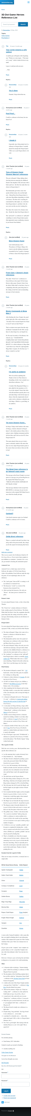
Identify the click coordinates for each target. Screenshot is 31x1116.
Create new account (9, 1095)
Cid (26, 670)
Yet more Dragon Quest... (16, 423)
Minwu (5, 712)
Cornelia (22, 677)
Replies (8, 79)
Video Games (5, 35)
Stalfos (21, 896)
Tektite (21, 870)
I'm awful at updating (17, 372)
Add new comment (6, 552)
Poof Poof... (10, 113)
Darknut (21, 917)
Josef (16, 719)
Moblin (21, 875)
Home (3, 9)
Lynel (20, 886)
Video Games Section (7, 1052)
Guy (9, 728)
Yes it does (13, 90)
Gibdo (21, 907)
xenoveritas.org (7, 2)
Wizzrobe (22, 901)
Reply (7, 75)
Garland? (9, 513)
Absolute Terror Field (19, 978)
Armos (21, 928)
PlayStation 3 (5, 38)
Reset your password (9, 1098)
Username (4, 1072)
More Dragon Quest (16, 241)
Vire (20, 923)
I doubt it (12, 140)
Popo (20, 912)
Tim (7, 46)
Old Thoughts (5, 1062)
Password (4, 1080)
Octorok (21, 880)
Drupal (10, 1110)
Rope (21, 891)
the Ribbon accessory (15, 683)
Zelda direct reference (14, 536)
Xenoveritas (6, 30)
